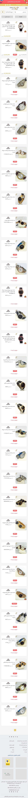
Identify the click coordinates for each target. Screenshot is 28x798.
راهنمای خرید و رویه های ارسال (22, 741)
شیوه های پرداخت (24, 743)
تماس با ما (12, 752)
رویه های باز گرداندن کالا (23, 745)
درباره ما (25, 752)
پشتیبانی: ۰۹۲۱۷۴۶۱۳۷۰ (21, 5)
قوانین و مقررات (11, 745)
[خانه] (14, 8)
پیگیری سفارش (11, 741)
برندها (13, 749)
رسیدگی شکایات (24, 747)
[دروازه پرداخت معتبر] (8, 762)
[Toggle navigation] (26, 8)
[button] (25, 1)
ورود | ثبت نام (9, 12)
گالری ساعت (25, 749)
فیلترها (20, 17)
